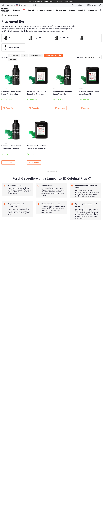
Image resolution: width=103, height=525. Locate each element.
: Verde (52, 55)
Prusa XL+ (46, 1)
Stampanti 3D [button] (18, 10)
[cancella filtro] (60, 55)
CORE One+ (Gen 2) (57, 1)
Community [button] (92, 10)
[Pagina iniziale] (2, 15)
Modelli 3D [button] (81, 10)
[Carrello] (100, 5)
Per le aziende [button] (61, 10)
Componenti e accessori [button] (45, 10)
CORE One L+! (69, 1)
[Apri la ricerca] (74, 5)
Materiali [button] (30, 10)
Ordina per (79, 57)
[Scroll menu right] (101, 10)
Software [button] (72, 10)
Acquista (9, 108)
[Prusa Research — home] (5, 10)
